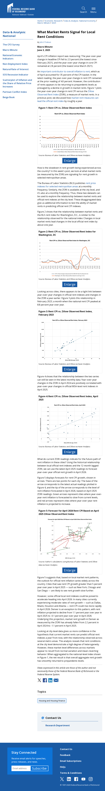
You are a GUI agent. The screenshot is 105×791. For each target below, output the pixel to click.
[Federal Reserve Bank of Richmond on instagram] (91, 780)
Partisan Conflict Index (15, 91)
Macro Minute (10, 49)
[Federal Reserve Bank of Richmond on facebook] (76, 780)
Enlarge (69, 160)
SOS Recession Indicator (15, 74)
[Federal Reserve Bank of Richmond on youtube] (83, 780)
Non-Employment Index (15, 63)
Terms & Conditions (71, 772)
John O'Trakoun (45, 42)
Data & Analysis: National (14, 34)
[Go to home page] (21, 9)
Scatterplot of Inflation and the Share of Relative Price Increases (17, 83)
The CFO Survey (11, 44)
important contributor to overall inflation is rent (65, 71)
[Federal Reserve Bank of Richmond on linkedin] (69, 780)
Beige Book (9, 97)
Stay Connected (23, 752)
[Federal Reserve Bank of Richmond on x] (62, 780)
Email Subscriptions (70, 760)
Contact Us (66, 749)
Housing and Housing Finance (52, 700)
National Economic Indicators (12, 57)
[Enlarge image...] (70, 132)
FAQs (62, 767)
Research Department (58, 725)
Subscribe (39, 768)
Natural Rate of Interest (16, 69)
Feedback (65, 755)
